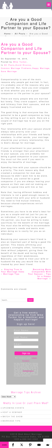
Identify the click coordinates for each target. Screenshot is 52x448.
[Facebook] (13, 445)
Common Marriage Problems (16, 68)
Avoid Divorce (23, 65)
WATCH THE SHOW (13, 416)
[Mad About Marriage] (7, 13)
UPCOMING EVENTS (13, 408)
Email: (18, 344)
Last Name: (21, 337)
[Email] (39, 445)
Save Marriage (9, 71)
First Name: (21, 330)
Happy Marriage (40, 68)
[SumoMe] (47, 445)
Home (7, 33)
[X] (21, 445)
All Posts (20, 33)
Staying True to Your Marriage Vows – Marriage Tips (12, 271)
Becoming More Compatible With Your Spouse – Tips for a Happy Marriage (39, 274)
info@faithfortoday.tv (28, 371)
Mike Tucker (20, 62)
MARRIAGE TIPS (12, 421)
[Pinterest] (30, 445)
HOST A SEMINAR (12, 412)
